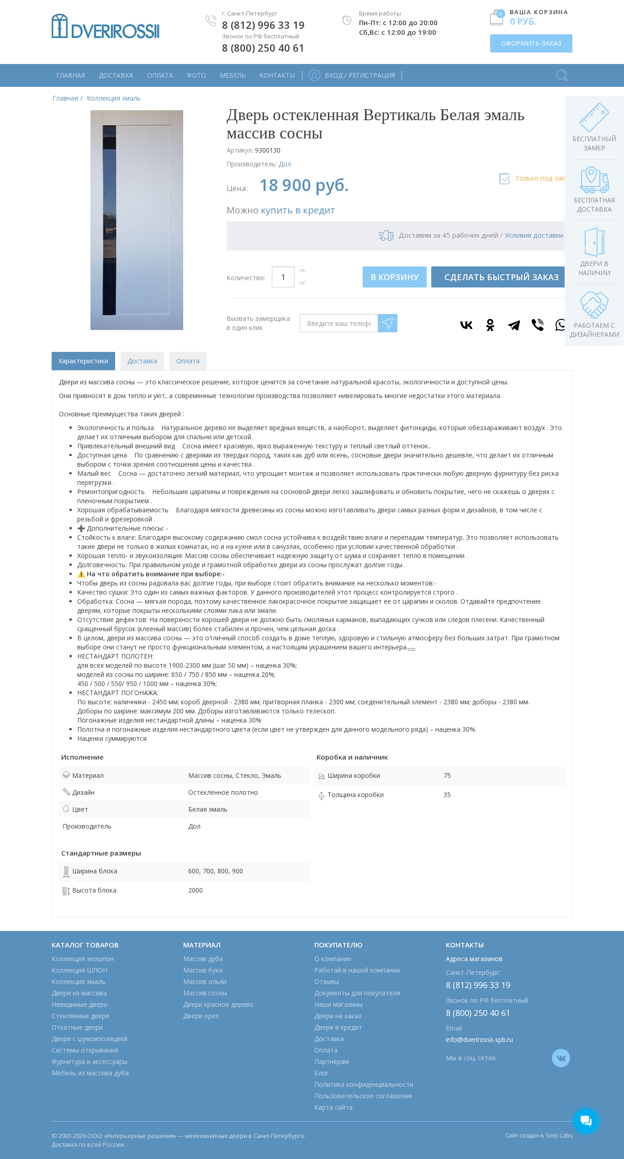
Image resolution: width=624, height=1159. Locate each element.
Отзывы (326, 981)
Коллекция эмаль (79, 981)
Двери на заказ (337, 1015)
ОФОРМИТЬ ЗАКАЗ (531, 43)
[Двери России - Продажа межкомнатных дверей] (105, 26)
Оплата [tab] (188, 360)
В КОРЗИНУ (394, 276)
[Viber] (538, 325)
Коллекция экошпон (83, 958)
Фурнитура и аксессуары (89, 1061)
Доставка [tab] (142, 360)
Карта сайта (333, 1107)
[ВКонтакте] (466, 325)
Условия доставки (534, 234)
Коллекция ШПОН (79, 970)
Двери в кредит (338, 1027)
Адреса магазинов (474, 958)
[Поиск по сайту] (562, 71)
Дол (285, 163)
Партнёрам (331, 1061)
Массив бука (202, 970)
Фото (196, 75)
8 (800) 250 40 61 (263, 47)
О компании (332, 958)
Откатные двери (77, 1027)
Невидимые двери (79, 1004)
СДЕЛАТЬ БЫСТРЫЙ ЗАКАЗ (501, 276)
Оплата (160, 75)
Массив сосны (205, 993)
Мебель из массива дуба (90, 1073)
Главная (70, 75)
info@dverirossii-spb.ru (479, 1039)
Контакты (277, 75)
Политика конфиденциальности (363, 1084)
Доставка (116, 75)
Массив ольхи (205, 981)
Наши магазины (338, 1004)
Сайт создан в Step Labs (538, 1135)
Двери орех (201, 1015)
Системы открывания (85, 1050)
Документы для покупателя (357, 993)
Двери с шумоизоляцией (89, 1038)
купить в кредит (298, 210)
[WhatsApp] (561, 325)
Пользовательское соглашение (363, 1095)
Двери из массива (79, 993)
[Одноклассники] (490, 325)
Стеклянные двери (80, 1015)
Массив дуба (203, 958)
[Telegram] (514, 325)
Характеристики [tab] (83, 360)
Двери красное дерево (218, 1004)
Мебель (233, 75)
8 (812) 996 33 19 (263, 25)
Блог (321, 1073)
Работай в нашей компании (357, 970)
